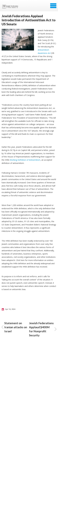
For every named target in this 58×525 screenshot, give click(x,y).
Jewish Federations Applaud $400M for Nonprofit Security (41, 329)
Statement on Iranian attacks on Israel (15, 327)
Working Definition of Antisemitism (25, 160)
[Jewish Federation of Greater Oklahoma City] (11, 6)
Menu (53, 5)
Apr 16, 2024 (10, 309)
